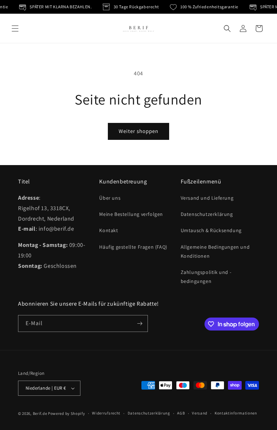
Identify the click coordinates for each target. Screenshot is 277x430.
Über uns (109, 198)
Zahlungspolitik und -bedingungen (206, 276)
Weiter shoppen (138, 131)
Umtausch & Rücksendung (211, 230)
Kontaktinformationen (236, 413)
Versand (199, 413)
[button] (15, 28)
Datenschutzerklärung (207, 214)
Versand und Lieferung (207, 198)
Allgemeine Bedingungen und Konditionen (215, 251)
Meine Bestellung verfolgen (131, 214)
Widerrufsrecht (106, 413)
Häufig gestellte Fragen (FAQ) (133, 247)
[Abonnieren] (140, 323)
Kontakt (108, 230)
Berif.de (40, 413)
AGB (181, 413)
